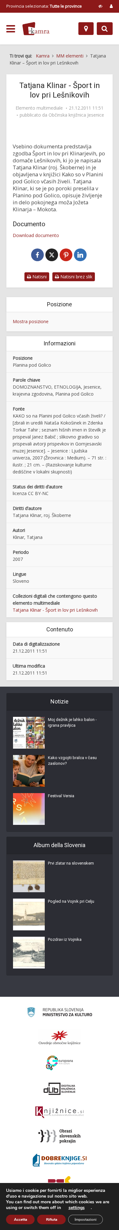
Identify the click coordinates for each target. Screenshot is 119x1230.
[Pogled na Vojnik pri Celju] (29, 914)
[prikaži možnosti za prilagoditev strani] (100, 6)
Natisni (39, 277)
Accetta (20, 1219)
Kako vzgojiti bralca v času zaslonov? (72, 760)
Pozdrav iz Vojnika (65, 939)
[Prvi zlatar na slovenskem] (29, 876)
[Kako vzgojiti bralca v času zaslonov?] (29, 771)
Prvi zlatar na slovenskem (71, 863)
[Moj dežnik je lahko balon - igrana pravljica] (29, 733)
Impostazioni (85, 1219)
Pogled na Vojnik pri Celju (71, 901)
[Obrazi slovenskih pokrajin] (59, 1136)
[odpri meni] (10, 29)
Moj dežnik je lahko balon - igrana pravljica (72, 722)
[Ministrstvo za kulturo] (59, 1013)
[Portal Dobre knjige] (60, 1160)
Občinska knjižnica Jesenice (76, 115)
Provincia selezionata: (44, 6)
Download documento (36, 235)
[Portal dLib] (59, 1089)
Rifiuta (51, 1219)
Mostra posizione (31, 321)
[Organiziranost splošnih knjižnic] (59, 1037)
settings (77, 1208)
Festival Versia (61, 795)
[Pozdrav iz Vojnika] (29, 952)
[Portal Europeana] (59, 1063)
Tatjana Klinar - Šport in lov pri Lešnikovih (55, 610)
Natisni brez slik (75, 277)
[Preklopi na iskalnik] (105, 28)
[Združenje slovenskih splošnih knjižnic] (59, 1112)
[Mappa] (86, 28)
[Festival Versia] (29, 809)
